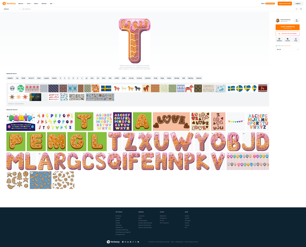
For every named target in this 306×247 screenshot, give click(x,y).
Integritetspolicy (179, 242)
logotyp (46, 78)
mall (183, 78)
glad (110, 78)
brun (92, 78)
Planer (263, 3)
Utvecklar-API (119, 227)
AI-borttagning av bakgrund (123, 232)
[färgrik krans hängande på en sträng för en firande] (236, 121)
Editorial (44, 3)
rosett (169, 78)
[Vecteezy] (9, 3)
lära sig (131, 78)
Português (187, 220)
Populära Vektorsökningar (145, 223)
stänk (39, 78)
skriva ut (31, 78)
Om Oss (162, 220)
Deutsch (187, 223)
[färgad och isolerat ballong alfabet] (248, 161)
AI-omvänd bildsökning (122, 230)
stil (98, 78)
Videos (36, 3)
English (187, 216)
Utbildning (118, 225)
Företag (118, 223)
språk (123, 78)
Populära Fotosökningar (144, 225)
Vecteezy (118, 218)
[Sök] (297, 9)
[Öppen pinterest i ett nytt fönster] (130, 241)
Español (187, 218)
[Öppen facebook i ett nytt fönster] (123, 241)
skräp (155, 78)
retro (103, 78)
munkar (54, 78)
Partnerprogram (142, 220)
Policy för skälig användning (191, 242)
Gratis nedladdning (287, 27)
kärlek (23, 78)
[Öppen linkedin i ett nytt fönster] (128, 241)
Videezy (118, 220)
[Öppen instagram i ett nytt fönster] (125, 241)
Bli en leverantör (164, 223)
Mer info (279, 49)
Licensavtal (141, 216)
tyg (17, 78)
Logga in (298, 3)
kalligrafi (10, 78)
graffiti (117, 78)
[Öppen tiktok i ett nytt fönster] (133, 241)
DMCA (140, 218)
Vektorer (20, 3)
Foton (28, 3)
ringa (162, 78)
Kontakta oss (163, 218)
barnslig (176, 78)
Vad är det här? (287, 45)
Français (187, 225)
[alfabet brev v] (218, 161)
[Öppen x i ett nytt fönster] (135, 241)
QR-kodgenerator (120, 234)
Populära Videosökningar (145, 227)
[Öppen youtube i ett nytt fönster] (138, 241)
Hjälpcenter (163, 216)
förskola (139, 78)
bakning (190, 78)
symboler (147, 78)
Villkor (172, 242)
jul (86, 78)
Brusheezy (118, 216)
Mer (51, 3)
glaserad (198, 78)
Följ (297, 21)
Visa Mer (100, 97)
